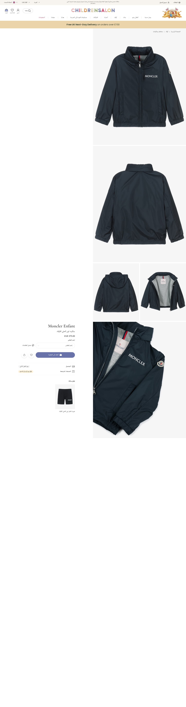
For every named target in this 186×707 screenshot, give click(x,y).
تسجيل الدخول (163, 2)
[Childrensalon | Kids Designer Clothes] (172, 12)
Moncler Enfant (61, 326)
